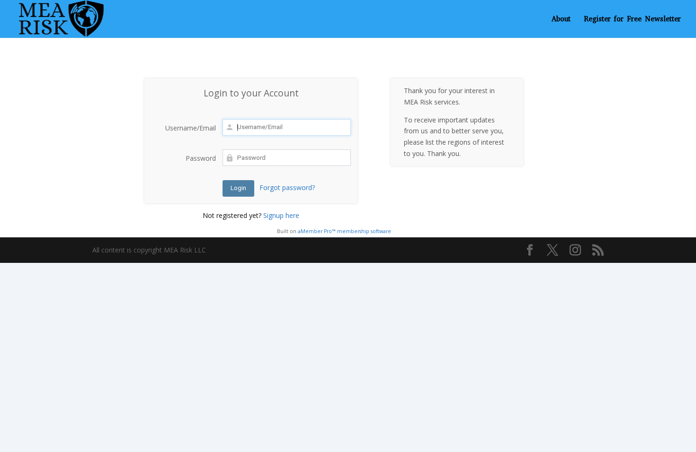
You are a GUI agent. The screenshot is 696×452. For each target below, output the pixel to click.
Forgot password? (287, 187)
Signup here (281, 215)
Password (201, 158)
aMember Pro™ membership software (344, 231)
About (561, 20)
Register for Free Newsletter (632, 20)
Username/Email (190, 127)
